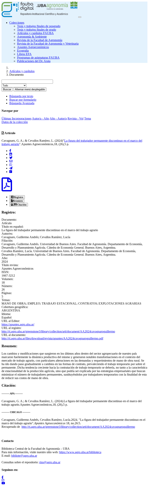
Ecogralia (23, 50)
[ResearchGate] (10, 171)
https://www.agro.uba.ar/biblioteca (80, 452)
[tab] (17, 197)
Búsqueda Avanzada (21, 103)
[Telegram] (10, 168)
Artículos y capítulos (22, 71)
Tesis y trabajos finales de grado (36, 29)
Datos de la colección (15, 122)
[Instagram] (74, 480)
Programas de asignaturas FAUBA (38, 57)
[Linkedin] (10, 154)
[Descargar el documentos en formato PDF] (7, 188)
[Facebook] (10, 150)
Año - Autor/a (58, 118)
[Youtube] (74, 483)
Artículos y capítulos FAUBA (35, 33)
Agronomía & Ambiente (32, 36)
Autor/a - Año (40, 118)
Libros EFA (24, 54)
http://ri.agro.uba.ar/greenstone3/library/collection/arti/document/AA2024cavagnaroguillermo (58, 331)
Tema (87, 118)
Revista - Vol (75, 118)
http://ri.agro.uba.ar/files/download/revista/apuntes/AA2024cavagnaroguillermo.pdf (52, 338)
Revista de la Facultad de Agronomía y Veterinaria (48, 43)
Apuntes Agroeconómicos (33, 47)
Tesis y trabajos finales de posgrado (38, 26)
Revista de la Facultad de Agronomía (39, 40)
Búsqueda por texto (21, 96)
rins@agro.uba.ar (49, 462)
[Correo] (10, 161)
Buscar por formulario (22, 99)
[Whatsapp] (10, 164)
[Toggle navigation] (79, 17)
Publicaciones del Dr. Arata (33, 61)
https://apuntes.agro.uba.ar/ (18, 324)
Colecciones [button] (16, 22)
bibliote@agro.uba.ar (24, 455)
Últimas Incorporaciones (16, 118)
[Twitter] (10, 157)
